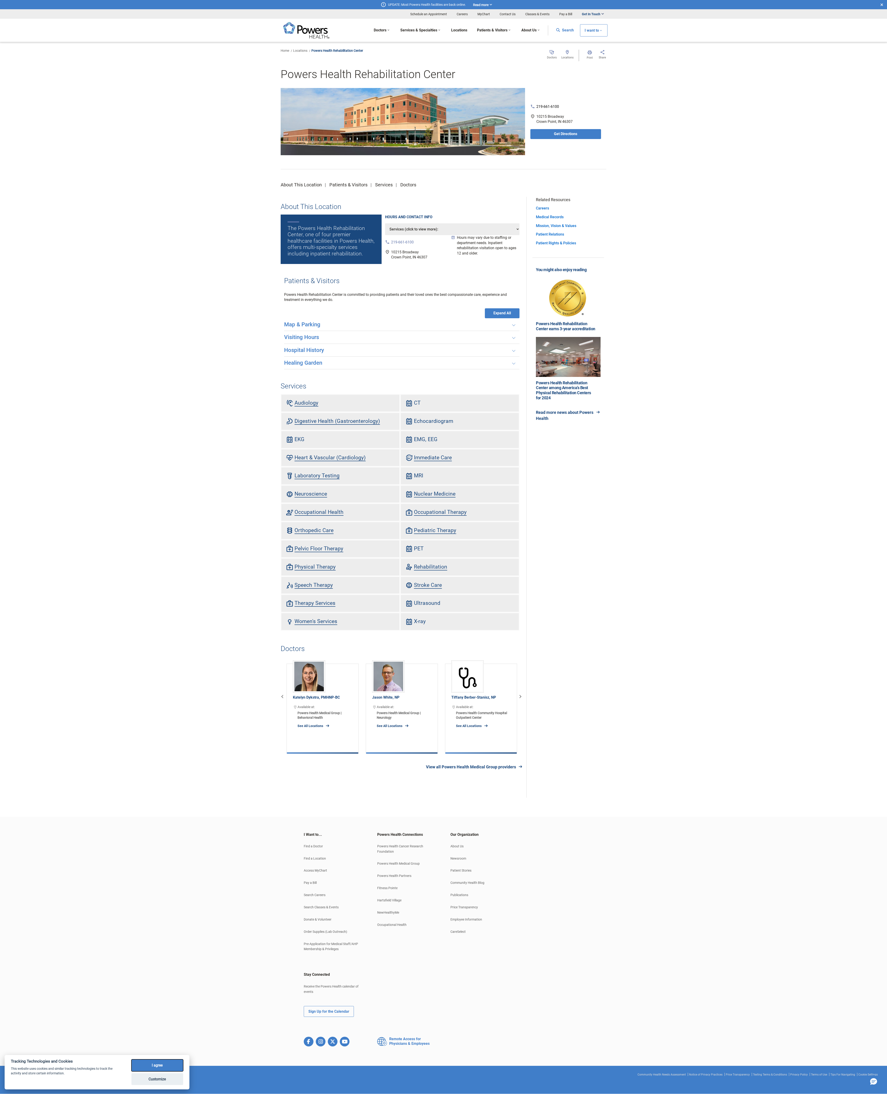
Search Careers (314, 895)
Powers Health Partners (394, 876)
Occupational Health (392, 925)
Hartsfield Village (389, 900)
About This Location (301, 185)
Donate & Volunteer (317, 919)
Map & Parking (302, 324)
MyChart (483, 14)
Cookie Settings (868, 1074)
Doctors (408, 185)
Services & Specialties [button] (418, 30)
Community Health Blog (467, 883)
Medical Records (550, 217)
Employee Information (466, 919)
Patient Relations (550, 234)
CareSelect (458, 931)
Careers (462, 14)
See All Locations (310, 726)
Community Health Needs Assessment (662, 1074)
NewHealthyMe (388, 912)
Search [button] (567, 30)
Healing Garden (303, 363)
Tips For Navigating (842, 1074)
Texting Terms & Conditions (770, 1074)
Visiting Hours (301, 337)
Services (384, 185)
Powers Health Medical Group (398, 863)
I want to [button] (592, 30)
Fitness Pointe (387, 888)
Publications (459, 895)
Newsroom (458, 858)
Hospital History (304, 350)
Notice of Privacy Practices (706, 1074)
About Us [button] (529, 30)
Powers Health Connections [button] (400, 834)
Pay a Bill (565, 14)
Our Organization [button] (464, 834)
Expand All (502, 313)
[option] (322, 705)
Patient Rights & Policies (556, 243)
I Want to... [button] (313, 834)
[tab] (333, 834)
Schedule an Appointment (428, 14)
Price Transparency (464, 907)
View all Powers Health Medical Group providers (471, 766)
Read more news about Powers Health (564, 415)
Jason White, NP (385, 697)
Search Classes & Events (321, 907)
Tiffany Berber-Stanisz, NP (473, 697)
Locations (300, 50)
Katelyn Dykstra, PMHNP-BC (316, 697)
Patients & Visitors (348, 185)
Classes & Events (537, 14)
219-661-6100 (547, 106)
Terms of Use (819, 1074)
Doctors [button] (380, 30)
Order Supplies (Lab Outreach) (325, 931)
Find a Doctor (313, 846)
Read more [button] (481, 5)
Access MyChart (315, 870)
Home (285, 50)
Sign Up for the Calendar (328, 1011)
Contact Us (508, 14)
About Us (457, 846)
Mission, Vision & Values (556, 226)
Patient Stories (460, 870)
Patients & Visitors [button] (492, 30)
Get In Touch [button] (591, 14)
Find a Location (315, 858)
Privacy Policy (799, 1074)
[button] (873, 1081)
